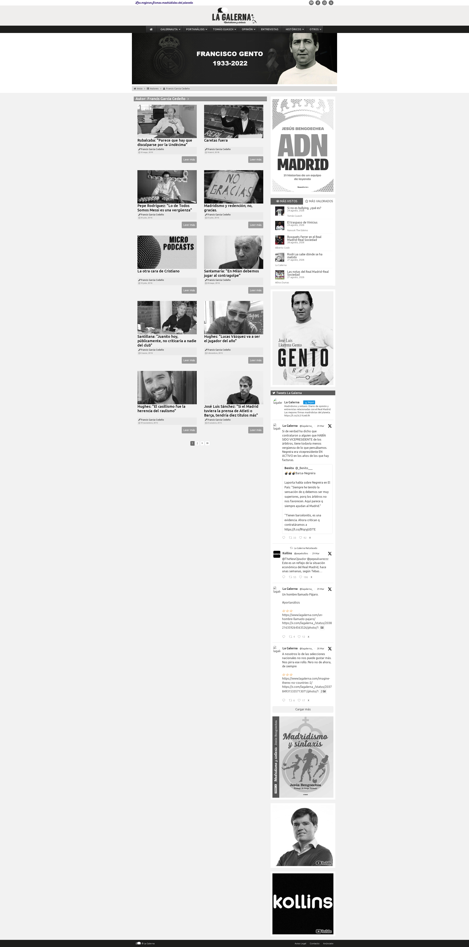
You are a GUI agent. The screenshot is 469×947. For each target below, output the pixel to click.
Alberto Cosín (282, 247)
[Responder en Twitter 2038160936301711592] (284, 577)
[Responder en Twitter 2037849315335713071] (284, 701)
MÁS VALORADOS (320, 201)
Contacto (315, 943)
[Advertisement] (200, 490)
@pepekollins (301, 553)
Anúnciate (328, 943)
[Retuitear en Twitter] (291, 548)
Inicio (140, 88)
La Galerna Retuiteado (305, 548)
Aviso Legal (300, 943)
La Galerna (281, 265)
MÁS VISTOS (288, 201)
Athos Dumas (282, 282)
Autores (154, 88)
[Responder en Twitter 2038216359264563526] (284, 637)
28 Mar (320, 648)
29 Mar (320, 426)
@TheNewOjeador (294, 559)
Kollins (287, 553)
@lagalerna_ (306, 426)
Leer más (189, 159)
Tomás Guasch (294, 215)
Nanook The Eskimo (297, 230)
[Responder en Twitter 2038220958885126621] (284, 538)
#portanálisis (291, 602)
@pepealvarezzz (317, 559)
